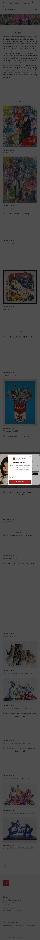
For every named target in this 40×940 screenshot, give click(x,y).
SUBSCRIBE (20, 482)
